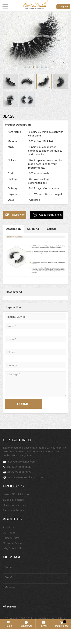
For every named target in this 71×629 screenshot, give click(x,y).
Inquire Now (18, 214)
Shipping (33, 228)
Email (44, 625)
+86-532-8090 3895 (19, 466)
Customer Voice (12, 543)
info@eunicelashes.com (21, 461)
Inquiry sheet (62, 624)
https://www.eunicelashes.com (25, 477)
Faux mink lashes (13, 510)
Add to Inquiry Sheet (50, 214)
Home (8, 625)
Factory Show (11, 537)
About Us (8, 527)
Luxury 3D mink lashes (16, 494)
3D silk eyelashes (13, 499)
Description (13, 228)
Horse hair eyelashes (15, 504)
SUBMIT (23, 404)
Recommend (14, 291)
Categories (63, 6)
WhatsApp (26, 625)
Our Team (9, 532)
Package (50, 228)
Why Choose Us (12, 548)
